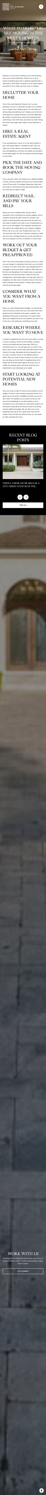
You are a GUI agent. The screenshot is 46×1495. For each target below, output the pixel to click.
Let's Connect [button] (23, 1271)
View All (23, 505)
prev (20, 497)
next (26, 497)
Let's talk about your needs (22, 368)
